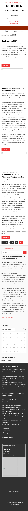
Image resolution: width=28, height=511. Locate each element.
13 (12, 242)
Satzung (5, 433)
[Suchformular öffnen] (26, 28)
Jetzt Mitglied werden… (8, 317)
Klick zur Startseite (14, 21)
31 (17, 351)
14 (16, 242)
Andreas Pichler (12, 39)
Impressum (6, 428)
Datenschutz (6, 430)
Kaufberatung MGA (9, 41)
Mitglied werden (14, 23)
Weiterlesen (5, 65)
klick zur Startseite (8, 248)
